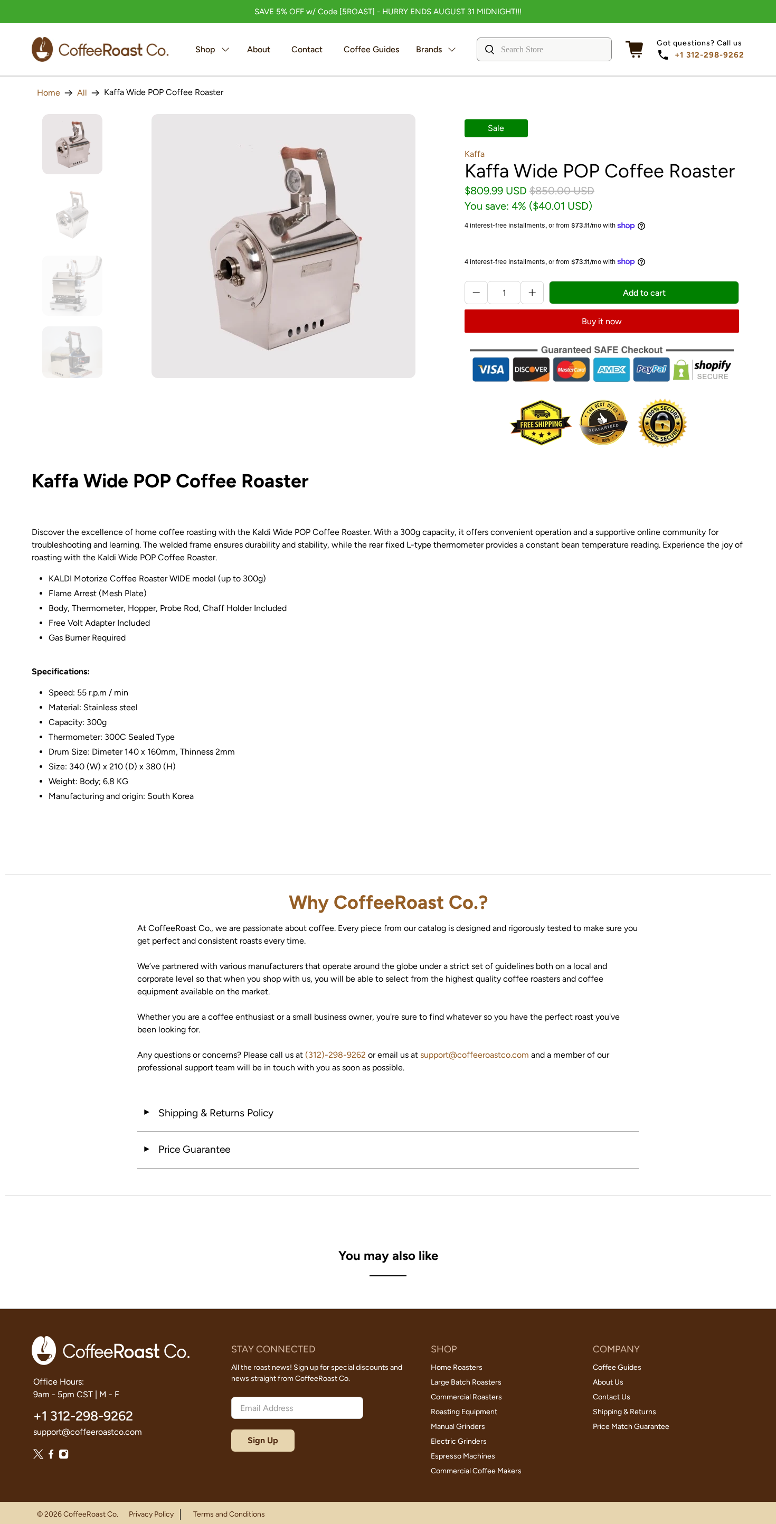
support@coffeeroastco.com (474, 1055)
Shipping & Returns (624, 1411)
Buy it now (602, 321)
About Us (608, 1382)
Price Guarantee (186, 1149)
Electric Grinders (459, 1441)
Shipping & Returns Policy (208, 1113)
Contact (307, 49)
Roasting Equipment (464, 1411)
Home (48, 93)
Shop (205, 49)
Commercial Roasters (466, 1397)
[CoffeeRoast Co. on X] (38, 1456)
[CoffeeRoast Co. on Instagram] (64, 1456)
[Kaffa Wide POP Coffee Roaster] (283, 246)
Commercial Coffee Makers (476, 1470)
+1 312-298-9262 (709, 55)
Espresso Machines (463, 1456)
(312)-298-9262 (335, 1055)
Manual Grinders (458, 1426)
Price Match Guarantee (631, 1426)
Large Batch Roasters (466, 1382)
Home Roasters (456, 1367)
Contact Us (611, 1397)
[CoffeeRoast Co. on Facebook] (51, 1456)
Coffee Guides (371, 49)
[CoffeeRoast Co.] (100, 49)
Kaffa (475, 154)
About (258, 49)
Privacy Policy (151, 1514)
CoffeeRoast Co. (90, 1514)
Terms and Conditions (229, 1514)
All (82, 93)
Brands (429, 49)
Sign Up (263, 1440)
